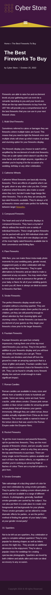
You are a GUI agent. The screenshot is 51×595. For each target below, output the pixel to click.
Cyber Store (12, 68)
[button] (25, 22)
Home (7, 43)
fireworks (20, 207)
